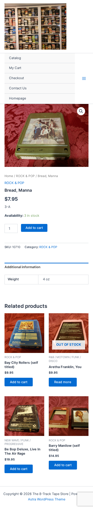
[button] (81, 111)
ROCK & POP (25, 176)
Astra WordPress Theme (46, 499)
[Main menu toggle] (83, 78)
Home (9, 176)
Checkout (16, 78)
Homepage (17, 98)
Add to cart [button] (18, 382)
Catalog (15, 58)
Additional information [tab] (22, 267)
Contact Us (18, 88)
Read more (62, 382)
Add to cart (34, 228)
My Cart (15, 68)
